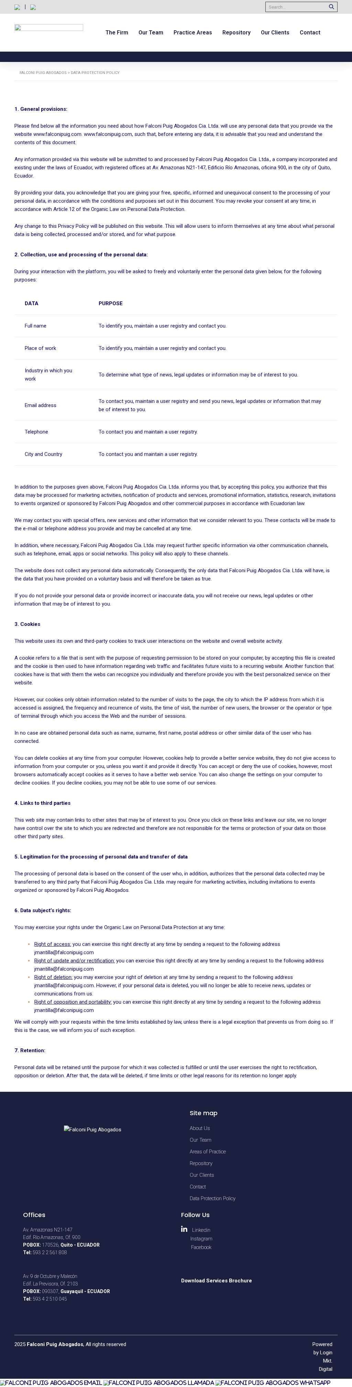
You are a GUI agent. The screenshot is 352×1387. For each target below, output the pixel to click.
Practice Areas (193, 32)
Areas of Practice (208, 1152)
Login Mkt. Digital (325, 1360)
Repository (236, 32)
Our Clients (275, 32)
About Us (200, 1128)
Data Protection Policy (212, 1198)
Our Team (151, 32)
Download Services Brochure (216, 1281)
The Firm (117, 32)
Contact (310, 32)
